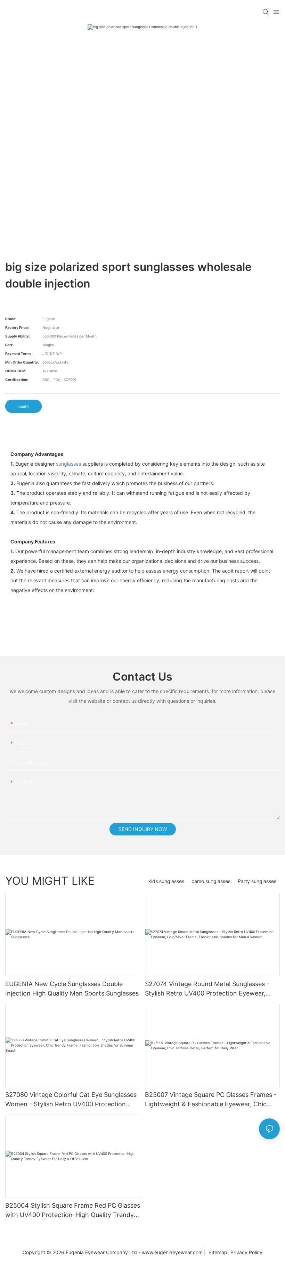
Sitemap (216, 1252)
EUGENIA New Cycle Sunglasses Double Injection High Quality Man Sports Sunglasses (72, 988)
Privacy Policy (246, 1252)
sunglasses (68, 464)
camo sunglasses (211, 881)
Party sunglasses (257, 881)
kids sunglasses (166, 881)
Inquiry (23, 406)
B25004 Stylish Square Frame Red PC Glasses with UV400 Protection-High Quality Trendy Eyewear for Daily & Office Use (72, 1210)
